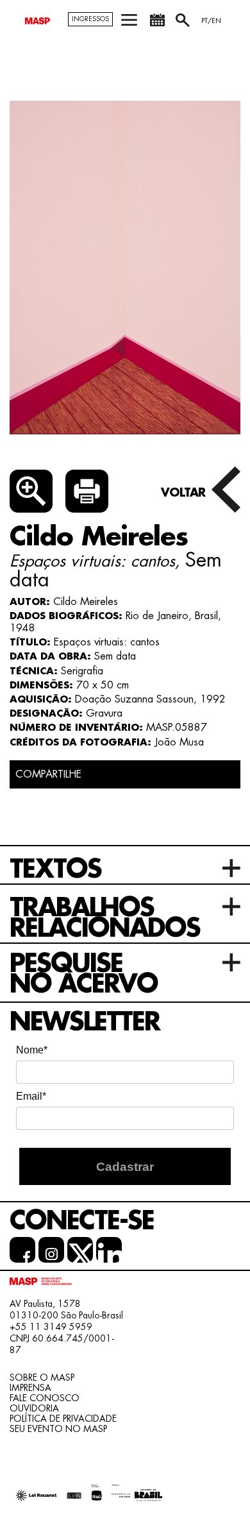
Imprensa (30, 1387)
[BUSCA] (184, 24)
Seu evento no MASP (58, 1428)
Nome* (31, 1050)
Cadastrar (125, 1166)
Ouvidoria (34, 1408)
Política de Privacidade (63, 1418)
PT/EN (211, 20)
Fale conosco (44, 1398)
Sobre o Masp (42, 1377)
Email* (31, 1096)
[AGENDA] (157, 24)
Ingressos (90, 19)
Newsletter (85, 1022)
